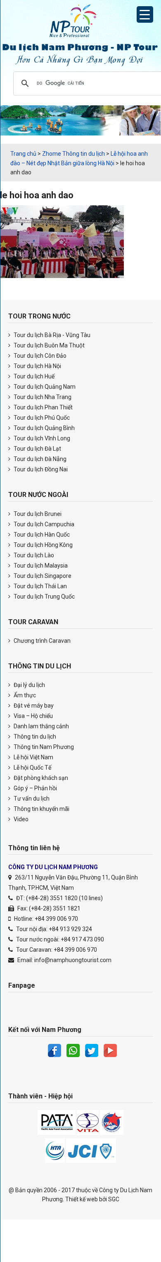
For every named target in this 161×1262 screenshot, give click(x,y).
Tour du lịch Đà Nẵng (39, 459)
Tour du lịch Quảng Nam (44, 386)
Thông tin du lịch (34, 736)
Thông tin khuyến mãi (40, 809)
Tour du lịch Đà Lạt (36, 448)
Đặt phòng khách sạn (40, 778)
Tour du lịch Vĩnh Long (41, 438)
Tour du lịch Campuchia (43, 524)
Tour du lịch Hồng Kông (42, 545)
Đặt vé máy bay (33, 705)
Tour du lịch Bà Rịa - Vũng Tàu (51, 335)
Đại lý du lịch (28, 685)
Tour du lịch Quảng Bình (43, 428)
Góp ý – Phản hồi (34, 788)
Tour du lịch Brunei (37, 514)
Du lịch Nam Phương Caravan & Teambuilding (80, 22)
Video (20, 819)
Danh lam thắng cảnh (40, 726)
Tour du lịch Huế (33, 376)
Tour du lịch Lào (33, 555)
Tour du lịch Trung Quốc (43, 596)
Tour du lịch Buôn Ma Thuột (48, 345)
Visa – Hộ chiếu (32, 716)
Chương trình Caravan (41, 640)
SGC (113, 1199)
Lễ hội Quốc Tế (31, 767)
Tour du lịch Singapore (41, 576)
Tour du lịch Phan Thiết (42, 407)
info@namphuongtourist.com (72, 960)
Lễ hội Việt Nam (32, 757)
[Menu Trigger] (145, 14)
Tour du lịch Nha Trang (41, 397)
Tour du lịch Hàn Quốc (41, 534)
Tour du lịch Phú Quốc (41, 417)
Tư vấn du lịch (31, 798)
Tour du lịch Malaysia (40, 565)
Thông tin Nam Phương (43, 747)
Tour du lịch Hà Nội (36, 366)
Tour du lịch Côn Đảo (39, 355)
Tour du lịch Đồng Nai (40, 469)
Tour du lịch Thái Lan (39, 586)
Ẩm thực (24, 695)
